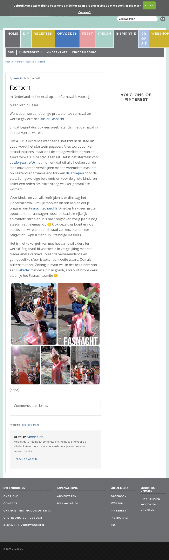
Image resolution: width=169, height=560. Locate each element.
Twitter (116, 503)
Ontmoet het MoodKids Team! (27, 511)
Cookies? (84, 12)
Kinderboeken (30, 52)
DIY (26, 34)
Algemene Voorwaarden (23, 525)
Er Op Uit (144, 38)
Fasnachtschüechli (43, 208)
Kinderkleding (84, 52)
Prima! (149, 5)
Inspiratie (126, 34)
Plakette (22, 270)
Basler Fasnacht (52, 119)
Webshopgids (68, 503)
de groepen (75, 173)
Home (12, 34)
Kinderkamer (57, 52)
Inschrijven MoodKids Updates (150, 504)
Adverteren (66, 496)
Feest (87, 34)
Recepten (43, 34)
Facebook (118, 496)
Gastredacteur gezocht (23, 518)
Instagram (119, 518)
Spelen (104, 34)
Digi (11, 52)
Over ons (11, 496)
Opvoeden (67, 34)
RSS (113, 525)
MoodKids (9, 61)
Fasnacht (40, 61)
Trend (36, 424)
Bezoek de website (26, 459)
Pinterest (118, 511)
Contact (10, 503)
